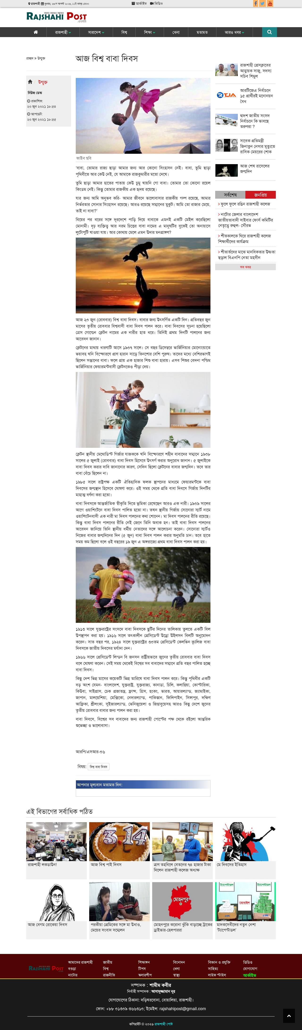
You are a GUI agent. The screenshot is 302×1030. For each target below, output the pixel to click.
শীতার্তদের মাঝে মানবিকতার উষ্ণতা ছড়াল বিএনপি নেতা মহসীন (246, 254)
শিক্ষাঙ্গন (144, 962)
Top (289, 1016)
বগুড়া (72, 968)
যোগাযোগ (250, 968)
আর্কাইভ (141, 3)
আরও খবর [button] (233, 32)
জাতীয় (107, 962)
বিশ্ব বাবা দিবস (98, 766)
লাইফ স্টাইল (217, 975)
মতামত (202, 32)
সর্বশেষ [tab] (230, 194)
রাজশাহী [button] (62, 32)
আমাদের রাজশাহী (80, 962)
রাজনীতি (109, 975)
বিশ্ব (124, 32)
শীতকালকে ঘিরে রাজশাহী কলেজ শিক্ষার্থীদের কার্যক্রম (244, 238)
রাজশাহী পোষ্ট (164, 1023)
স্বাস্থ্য (176, 975)
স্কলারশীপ (145, 975)
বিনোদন (179, 962)
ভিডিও (158, 3)
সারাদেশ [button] (95, 32)
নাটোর (72, 975)
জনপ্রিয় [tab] (260, 194)
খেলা (176, 32)
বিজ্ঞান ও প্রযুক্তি (219, 962)
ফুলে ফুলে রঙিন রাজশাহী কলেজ (245, 204)
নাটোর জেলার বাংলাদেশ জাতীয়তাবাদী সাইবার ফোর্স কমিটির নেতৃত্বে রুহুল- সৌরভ (245, 219)
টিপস (142, 968)
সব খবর (245, 266)
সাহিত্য (213, 968)
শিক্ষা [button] (148, 32)
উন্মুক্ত (41, 58)
